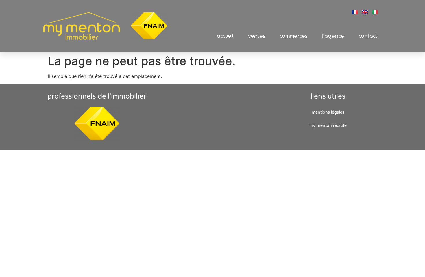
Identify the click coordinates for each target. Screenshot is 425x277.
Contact (368, 36)
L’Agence (333, 36)
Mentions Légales (328, 112)
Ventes (256, 36)
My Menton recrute (328, 125)
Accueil (225, 36)
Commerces (294, 36)
